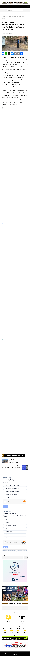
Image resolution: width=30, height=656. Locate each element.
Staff (11, 33)
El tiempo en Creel (15, 635)
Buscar (3, 555)
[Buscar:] (15, 10)
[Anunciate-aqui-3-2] (15, 647)
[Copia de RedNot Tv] (15, 600)
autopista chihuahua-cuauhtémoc (14, 455)
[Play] (13, 580)
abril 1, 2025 (5, 33)
